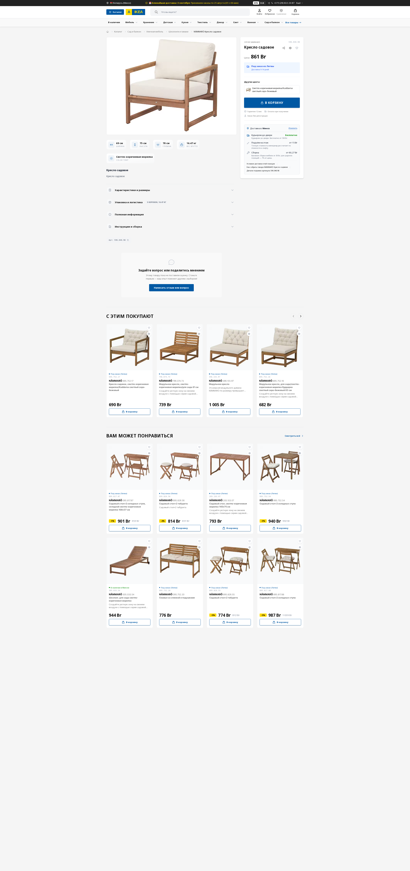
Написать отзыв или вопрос (171, 287)
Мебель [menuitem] (129, 22)
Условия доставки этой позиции (261, 163)
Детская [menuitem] (168, 22)
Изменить (293, 128)
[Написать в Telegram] (269, 2)
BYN (256, 3)
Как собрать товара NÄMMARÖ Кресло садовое (267, 167)
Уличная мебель (154, 31)
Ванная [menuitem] (251, 22)
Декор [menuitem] (220, 22)
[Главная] (107, 31)
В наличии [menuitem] (114, 22)
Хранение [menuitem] (148, 22)
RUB (262, 3)
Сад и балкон (134, 31)
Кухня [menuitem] (185, 22)
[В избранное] (297, 48)
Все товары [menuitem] (291, 22)
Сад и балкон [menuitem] (272, 22)
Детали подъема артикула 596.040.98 (263, 170)
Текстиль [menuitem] (202, 22)
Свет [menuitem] (235, 22)
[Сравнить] (290, 48)
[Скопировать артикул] (128, 240)
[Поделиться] (284, 48)
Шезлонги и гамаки (178, 31)
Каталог (118, 31)
